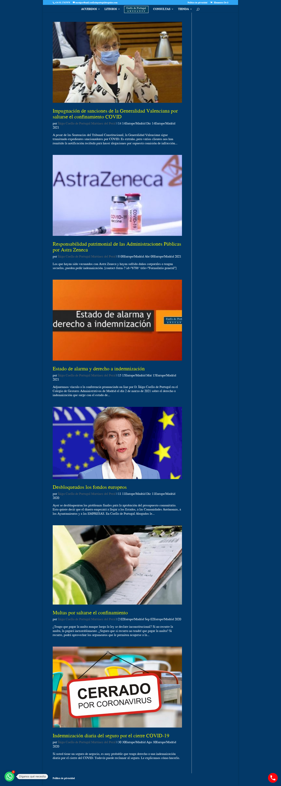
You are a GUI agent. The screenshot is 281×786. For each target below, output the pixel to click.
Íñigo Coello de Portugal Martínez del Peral (87, 123)
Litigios (111, 9)
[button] (9, 776)
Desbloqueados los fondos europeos (90, 487)
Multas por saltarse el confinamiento (90, 612)
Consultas (161, 9)
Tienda (183, 9)
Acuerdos (89, 9)
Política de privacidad (197, 2)
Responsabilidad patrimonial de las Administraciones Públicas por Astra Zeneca (117, 246)
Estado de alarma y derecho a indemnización (99, 368)
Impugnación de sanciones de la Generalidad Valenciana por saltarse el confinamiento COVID (115, 113)
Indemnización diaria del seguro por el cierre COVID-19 (111, 735)
